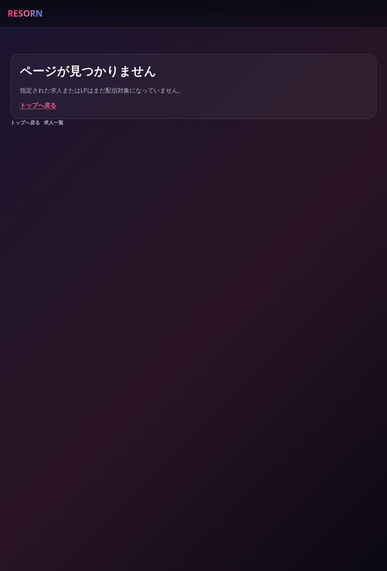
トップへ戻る (38, 105)
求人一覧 (53, 122)
